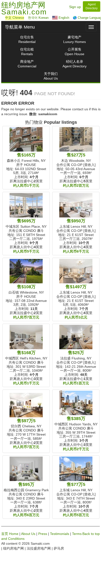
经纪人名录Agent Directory (75, 64)
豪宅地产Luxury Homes (74, 39)
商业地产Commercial (27, 64)
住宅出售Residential (27, 39)
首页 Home (9, 534)
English (63, 18)
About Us (28, 534)
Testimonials (59, 534)
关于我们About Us (51, 76)
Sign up (75, 7)
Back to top (91, 534)
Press (42, 534)
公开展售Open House (74, 51)
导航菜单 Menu (20, 27)
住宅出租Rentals (27, 51)
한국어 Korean (38, 18)
